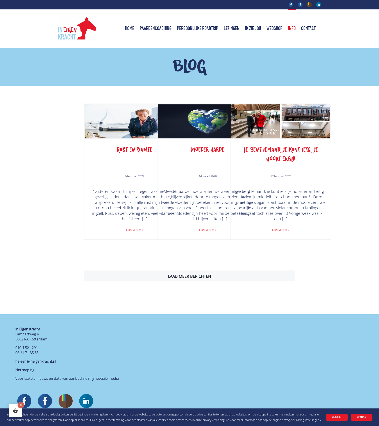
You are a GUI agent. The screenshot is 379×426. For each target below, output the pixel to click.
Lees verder (133, 230)
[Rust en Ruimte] (134, 121)
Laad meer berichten (189, 276)
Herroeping (24, 369)
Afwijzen (361, 417)
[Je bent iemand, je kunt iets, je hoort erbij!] (280, 121)
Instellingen (312, 420)
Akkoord (336, 417)
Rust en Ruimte (134, 150)
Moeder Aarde (207, 150)
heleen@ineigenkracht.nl (35, 361)
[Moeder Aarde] (207, 121)
